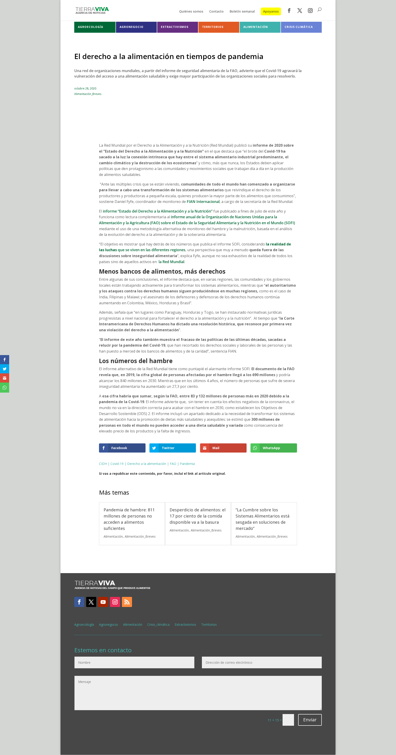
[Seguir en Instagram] (115, 602)
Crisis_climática (158, 625)
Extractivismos (185, 625)
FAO (173, 463)
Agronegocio (108, 625)
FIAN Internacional (203, 201)
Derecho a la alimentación (146, 463)
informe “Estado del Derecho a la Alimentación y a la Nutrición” (157, 211)
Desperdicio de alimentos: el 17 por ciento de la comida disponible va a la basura (198, 516)
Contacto (216, 11)
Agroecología (84, 625)
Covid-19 (117, 463)
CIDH (103, 463)
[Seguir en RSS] (127, 602)
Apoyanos (271, 11)
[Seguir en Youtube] (103, 602)
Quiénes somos (191, 11)
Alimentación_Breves (87, 94)
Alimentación (113, 536)
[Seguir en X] (91, 602)
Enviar (310, 720)
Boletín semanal (242, 11)
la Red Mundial (171, 261)
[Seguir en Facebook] (79, 602)
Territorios (209, 625)
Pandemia (187, 463)
